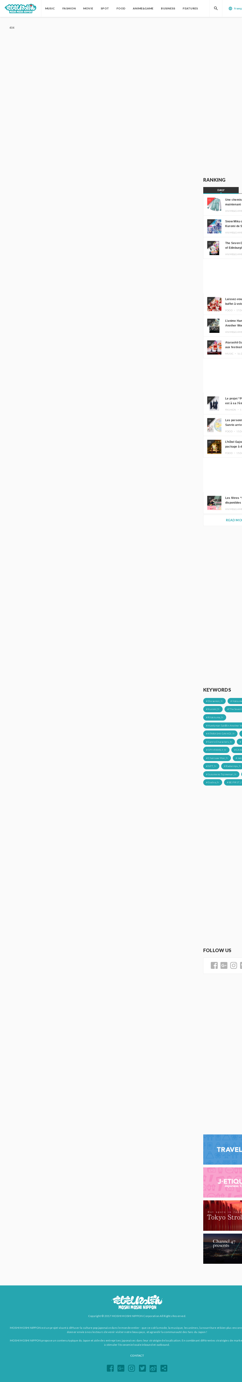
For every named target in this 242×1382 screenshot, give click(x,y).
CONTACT (137, 1355)
